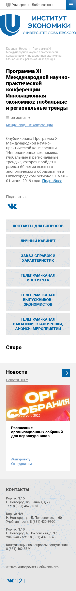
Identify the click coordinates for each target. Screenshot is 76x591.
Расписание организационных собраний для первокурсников (37, 432)
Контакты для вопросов (38, 226)
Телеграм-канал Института (38, 277)
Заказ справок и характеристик (38, 258)
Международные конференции (29, 125)
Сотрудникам (21, 464)
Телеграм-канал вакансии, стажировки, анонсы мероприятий (38, 324)
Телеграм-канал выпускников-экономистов (38, 300)
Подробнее (52, 180)
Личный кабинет (38, 240)
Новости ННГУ (17, 380)
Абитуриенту (20, 459)
